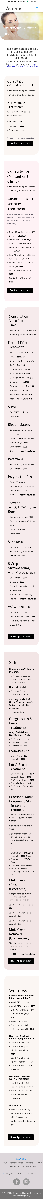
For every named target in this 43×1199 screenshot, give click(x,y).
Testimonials (29, 1163)
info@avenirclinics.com (14, 1173)
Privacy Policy (31, 1166)
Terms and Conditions (16, 1166)
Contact (39, 1163)
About (5, 1163)
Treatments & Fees (16, 1163)
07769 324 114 (33, 1173)
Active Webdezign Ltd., (21, 1195)
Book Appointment (20, 143)
